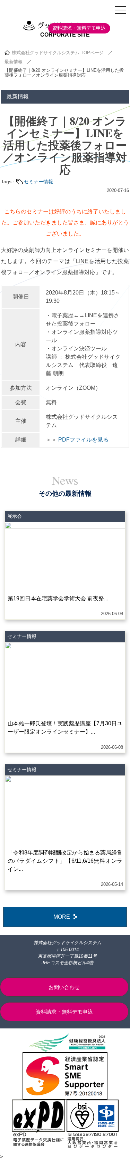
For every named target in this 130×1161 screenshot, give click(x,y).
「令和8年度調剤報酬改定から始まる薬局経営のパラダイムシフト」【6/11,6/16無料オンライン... (65, 861)
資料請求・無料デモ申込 (79, 28)
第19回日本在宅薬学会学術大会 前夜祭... (58, 598)
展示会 (14, 516)
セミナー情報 (38, 181)
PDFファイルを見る (83, 440)
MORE (61, 917)
